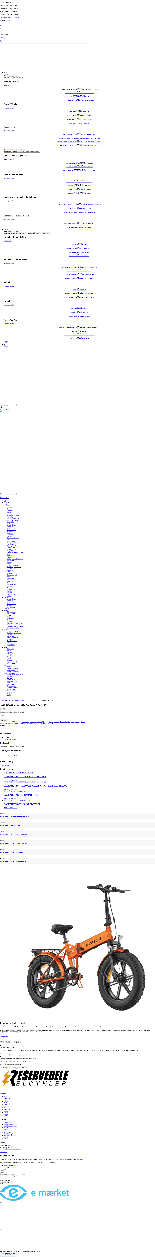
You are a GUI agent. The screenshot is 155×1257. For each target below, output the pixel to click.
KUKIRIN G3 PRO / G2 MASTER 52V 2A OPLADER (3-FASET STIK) (79, 267)
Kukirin (62, 722)
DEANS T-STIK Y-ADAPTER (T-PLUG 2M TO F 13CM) (79, 100)
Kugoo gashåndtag (54, 722)
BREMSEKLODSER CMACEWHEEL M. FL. (79, 227)
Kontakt (6, 1129)
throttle (83, 722)
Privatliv (6, 1127)
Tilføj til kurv (4, 720)
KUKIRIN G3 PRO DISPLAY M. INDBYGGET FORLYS (79, 274)
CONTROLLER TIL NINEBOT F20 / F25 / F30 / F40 (79, 115)
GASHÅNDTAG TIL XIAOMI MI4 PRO (10, 825)
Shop (5, 1096)
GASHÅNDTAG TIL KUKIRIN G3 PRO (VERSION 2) (13, 843)
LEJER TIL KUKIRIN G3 (79, 290)
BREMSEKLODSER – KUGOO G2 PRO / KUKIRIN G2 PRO (79, 335)
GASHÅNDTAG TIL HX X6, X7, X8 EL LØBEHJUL (13, 834)
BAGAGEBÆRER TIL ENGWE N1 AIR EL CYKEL (79, 119)
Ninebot (6, 1103)
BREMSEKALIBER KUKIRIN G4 (79, 312)
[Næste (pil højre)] (2, 1256)
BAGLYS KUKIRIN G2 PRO (79, 244)
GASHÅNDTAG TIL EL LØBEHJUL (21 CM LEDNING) (14, 816)
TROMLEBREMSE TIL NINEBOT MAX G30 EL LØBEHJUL (79, 297)
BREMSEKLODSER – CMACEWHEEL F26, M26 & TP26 (79, 223)
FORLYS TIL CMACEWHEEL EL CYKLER (79, 189)
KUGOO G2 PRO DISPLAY (79, 331)
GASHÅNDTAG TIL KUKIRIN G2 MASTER (11, 852)
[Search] (1, 407)
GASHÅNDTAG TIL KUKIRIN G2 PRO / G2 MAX (13, 861)
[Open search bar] (1, 403)
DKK (1, 40)
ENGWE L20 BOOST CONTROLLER (79, 112)
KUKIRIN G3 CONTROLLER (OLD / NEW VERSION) (79, 278)
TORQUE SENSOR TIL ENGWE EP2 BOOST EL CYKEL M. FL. (79, 134)
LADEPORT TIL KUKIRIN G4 (79, 308)
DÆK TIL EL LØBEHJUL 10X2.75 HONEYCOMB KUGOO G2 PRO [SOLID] (79, 327)
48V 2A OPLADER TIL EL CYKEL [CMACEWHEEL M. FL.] (79, 212)
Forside (2, 700)
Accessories (8, 700)
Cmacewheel (7, 1098)
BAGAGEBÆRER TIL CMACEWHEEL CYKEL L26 (79, 163)
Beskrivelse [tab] (7, 737)
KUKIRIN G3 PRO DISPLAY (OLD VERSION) (79, 271)
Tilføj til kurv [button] (13, 780)
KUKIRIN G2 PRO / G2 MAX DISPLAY (79, 256)
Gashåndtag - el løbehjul (20, 700)
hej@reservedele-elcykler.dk (12, 1149)
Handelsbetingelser (9, 1124)
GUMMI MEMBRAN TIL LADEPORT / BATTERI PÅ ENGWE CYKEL (79, 89)
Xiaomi (6, 1104)
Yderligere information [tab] (10, 739)
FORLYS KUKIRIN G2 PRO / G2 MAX (79, 252)
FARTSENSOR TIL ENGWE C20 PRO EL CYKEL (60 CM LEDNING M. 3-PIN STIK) (79, 142)
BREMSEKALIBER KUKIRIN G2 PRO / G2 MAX (79, 248)
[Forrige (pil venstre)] (0, 1256)
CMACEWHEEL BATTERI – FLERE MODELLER (79, 182)
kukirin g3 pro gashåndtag (72, 722)
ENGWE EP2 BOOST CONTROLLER (79, 123)
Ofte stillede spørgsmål (10, 1126)
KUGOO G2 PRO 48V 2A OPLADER (79, 338)
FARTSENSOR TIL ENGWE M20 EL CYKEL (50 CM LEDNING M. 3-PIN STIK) (79, 138)
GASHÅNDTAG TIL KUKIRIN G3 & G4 (79, 316)
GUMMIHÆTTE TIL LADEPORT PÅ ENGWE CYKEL (79, 93)
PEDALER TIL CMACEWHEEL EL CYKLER (79, 185)
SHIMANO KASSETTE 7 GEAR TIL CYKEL (79, 193)
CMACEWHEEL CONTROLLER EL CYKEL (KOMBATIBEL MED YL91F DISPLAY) (79, 204)
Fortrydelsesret (8, 1122)
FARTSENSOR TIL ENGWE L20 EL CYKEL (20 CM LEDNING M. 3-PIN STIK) (79, 145)
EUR (1, 41)
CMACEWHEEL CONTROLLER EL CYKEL (79, 208)
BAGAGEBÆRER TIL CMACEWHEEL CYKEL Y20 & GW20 (79, 170)
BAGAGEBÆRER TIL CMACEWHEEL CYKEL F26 (79, 167)
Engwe (6, 1100)
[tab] (6, 78)
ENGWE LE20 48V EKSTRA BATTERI (79, 96)
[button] (79, 504)
